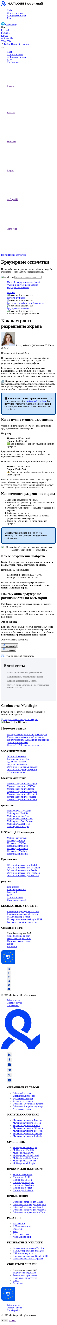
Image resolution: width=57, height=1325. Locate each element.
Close (4, 1320)
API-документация (16, 15)
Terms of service (14, 1003)
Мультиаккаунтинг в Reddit (20, 789)
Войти (4, 255)
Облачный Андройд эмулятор (22, 769)
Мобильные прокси (17, 838)
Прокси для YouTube (17, 851)
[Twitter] (9, 986)
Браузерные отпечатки (18, 287)
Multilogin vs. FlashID (17, 813)
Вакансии (12, 946)
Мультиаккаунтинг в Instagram (22, 783)
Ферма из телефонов (17, 764)
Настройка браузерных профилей (23, 282)
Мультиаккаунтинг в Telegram (22, 791)
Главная (11, 292)
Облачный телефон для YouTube (23, 875)
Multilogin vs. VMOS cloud (20, 818)
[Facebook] (9, 974)
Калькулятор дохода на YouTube (23, 911)
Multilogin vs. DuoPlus (17, 816)
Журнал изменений (16, 900)
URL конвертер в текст (18, 916)
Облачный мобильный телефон (22, 767)
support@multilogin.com (18, 936)
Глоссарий (12, 892)
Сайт (9, 10)
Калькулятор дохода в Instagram (22, 914)
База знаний (13, 887)
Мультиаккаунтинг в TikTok (21, 786)
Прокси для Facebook (17, 848)
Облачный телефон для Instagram (23, 867)
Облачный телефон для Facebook (23, 873)
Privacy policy (13, 1000)
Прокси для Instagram (17, 846)
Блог (9, 18)
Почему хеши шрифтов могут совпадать (27, 734)
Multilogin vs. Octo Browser (20, 821)
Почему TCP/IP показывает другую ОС (26, 745)
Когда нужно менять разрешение (24, 672)
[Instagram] (9, 978)
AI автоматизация (16, 772)
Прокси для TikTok (16, 843)
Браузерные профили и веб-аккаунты (25, 303)
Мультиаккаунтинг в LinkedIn (22, 799)
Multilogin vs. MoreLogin (19, 810)
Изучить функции (16, 298)
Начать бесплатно (17, 255)
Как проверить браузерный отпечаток (26, 737)
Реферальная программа (19, 938)
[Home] (23, 5)
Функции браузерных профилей (23, 285)
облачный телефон (36, 401)
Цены (10, 944)
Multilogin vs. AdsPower (18, 824)
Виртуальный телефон (18, 759)
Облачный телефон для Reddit (22, 870)
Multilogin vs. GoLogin (18, 826)
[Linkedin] (9, 969)
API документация (16, 889)
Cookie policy (13, 1005)
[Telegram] (9, 982)
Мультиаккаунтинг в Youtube (21, 797)
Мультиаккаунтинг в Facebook (22, 794)
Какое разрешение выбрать (22, 681)
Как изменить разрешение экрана (25, 676)
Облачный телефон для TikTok (22, 865)
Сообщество (13, 62)
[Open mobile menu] (2, 47)
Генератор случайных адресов (22, 922)
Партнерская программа (19, 941)
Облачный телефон (16, 756)
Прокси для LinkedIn (17, 853)
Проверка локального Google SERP (24, 919)
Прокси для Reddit (16, 840)
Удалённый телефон (17, 761)
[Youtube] (9, 990)
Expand (12, 1320)
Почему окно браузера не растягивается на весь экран (28, 686)
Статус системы (15, 13)
